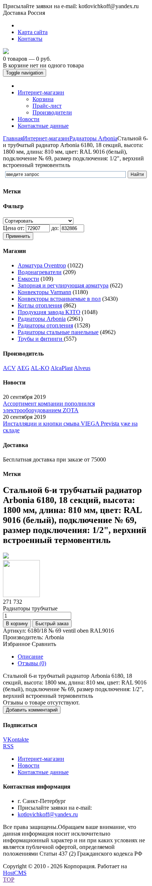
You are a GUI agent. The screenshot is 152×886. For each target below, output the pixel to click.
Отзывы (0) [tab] (32, 663)
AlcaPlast (62, 368)
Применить (18, 236)
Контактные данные (43, 772)
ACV (9, 368)
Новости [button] (28, 119)
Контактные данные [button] (43, 126)
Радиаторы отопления (45, 325)
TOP (8, 879)
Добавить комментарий (32, 710)
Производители (52, 112)
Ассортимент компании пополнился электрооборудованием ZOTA (49, 406)
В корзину (17, 623)
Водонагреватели (40, 272)
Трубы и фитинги (41, 339)
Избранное (16, 644)
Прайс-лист (47, 106)
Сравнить (44, 644)
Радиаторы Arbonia (93, 138)
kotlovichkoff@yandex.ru (48, 814)
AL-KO (40, 368)
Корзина (42, 99)
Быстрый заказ (52, 623)
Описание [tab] (30, 656)
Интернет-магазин (46, 138)
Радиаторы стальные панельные (58, 332)
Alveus (82, 368)
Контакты (30, 39)
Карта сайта (33, 32)
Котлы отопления (40, 305)
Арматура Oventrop (42, 265)
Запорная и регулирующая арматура (63, 285)
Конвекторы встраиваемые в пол (59, 299)
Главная (13, 138)
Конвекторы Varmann (44, 292)
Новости (28, 765)
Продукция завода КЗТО (49, 312)
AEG (23, 368)
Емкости (28, 279)
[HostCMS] (6, 52)
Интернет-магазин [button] (41, 92)
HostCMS (15, 873)
